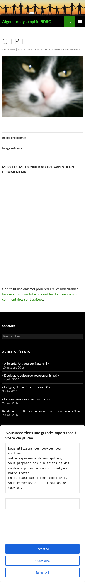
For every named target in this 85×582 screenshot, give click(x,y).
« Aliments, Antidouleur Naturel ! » (25, 363)
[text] (42, 468)
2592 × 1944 (24, 49)
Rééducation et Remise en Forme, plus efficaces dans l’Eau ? (42, 411)
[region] (42, 503)
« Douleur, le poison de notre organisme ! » (30, 375)
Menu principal (80, 21)
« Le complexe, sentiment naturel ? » (26, 399)
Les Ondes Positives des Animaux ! (57, 49)
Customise (42, 560)
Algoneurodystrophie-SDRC (26, 21)
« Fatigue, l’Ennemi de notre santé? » (26, 387)
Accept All (43, 549)
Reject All (42, 572)
